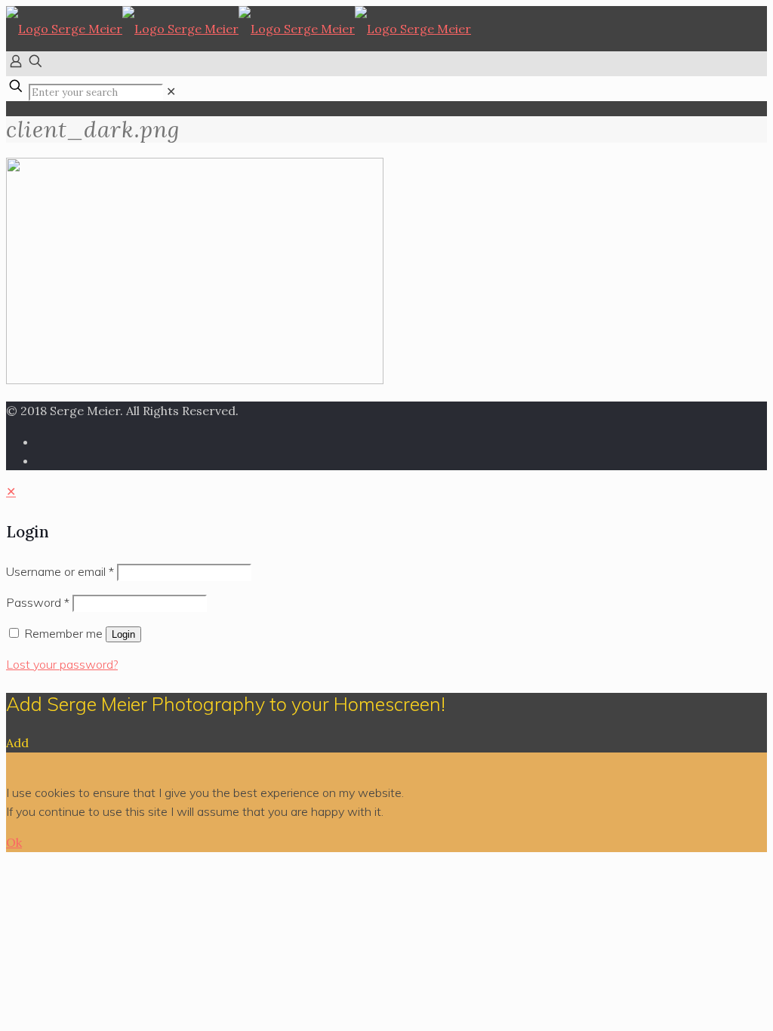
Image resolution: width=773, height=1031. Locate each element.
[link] (171, 91)
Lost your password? (62, 664)
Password (37, 602)
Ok (14, 842)
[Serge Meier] (238, 29)
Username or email (60, 571)
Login (123, 634)
